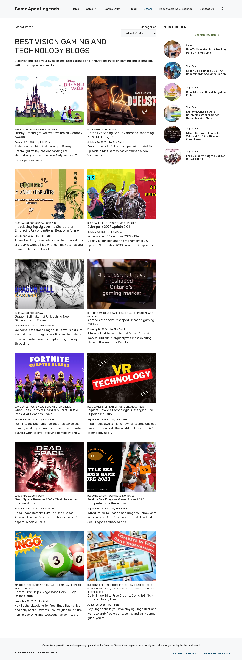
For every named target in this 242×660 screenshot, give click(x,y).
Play (40, 313)
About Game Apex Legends (176, 8)
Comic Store (121, 585)
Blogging (93, 495)
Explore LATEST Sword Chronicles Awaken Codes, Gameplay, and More (203, 115)
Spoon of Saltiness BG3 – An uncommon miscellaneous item (206, 72)
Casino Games (120, 313)
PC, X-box (112, 588)
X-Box (99, 592)
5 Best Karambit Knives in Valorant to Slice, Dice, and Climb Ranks (203, 136)
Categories (148, 27)
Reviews (145, 588)
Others (148, 8)
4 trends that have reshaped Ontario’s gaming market (120, 322)
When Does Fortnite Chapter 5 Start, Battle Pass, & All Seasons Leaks (46, 412)
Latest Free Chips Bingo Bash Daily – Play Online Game (45, 594)
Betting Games (96, 313)
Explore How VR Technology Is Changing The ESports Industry (120, 412)
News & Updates (47, 129)
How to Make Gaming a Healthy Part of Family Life (206, 51)
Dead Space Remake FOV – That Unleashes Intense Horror (46, 501)
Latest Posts (29, 129)
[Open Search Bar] (222, 9)
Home (75, 8)
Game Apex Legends (37, 8)
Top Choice (64, 406)
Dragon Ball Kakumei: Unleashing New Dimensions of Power (42, 318)
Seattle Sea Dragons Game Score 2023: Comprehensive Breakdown (116, 501)
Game (89, 8)
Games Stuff (112, 8)
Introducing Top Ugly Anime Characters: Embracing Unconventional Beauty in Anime (47, 229)
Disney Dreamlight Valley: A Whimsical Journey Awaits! (48, 135)
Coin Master (51, 585)
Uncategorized (46, 223)
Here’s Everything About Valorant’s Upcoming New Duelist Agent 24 (120, 135)
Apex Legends (23, 585)
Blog (134, 8)
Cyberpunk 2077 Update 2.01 (108, 227)
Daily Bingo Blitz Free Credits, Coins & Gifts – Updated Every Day (120, 597)
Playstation (132, 588)
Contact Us (207, 8)
